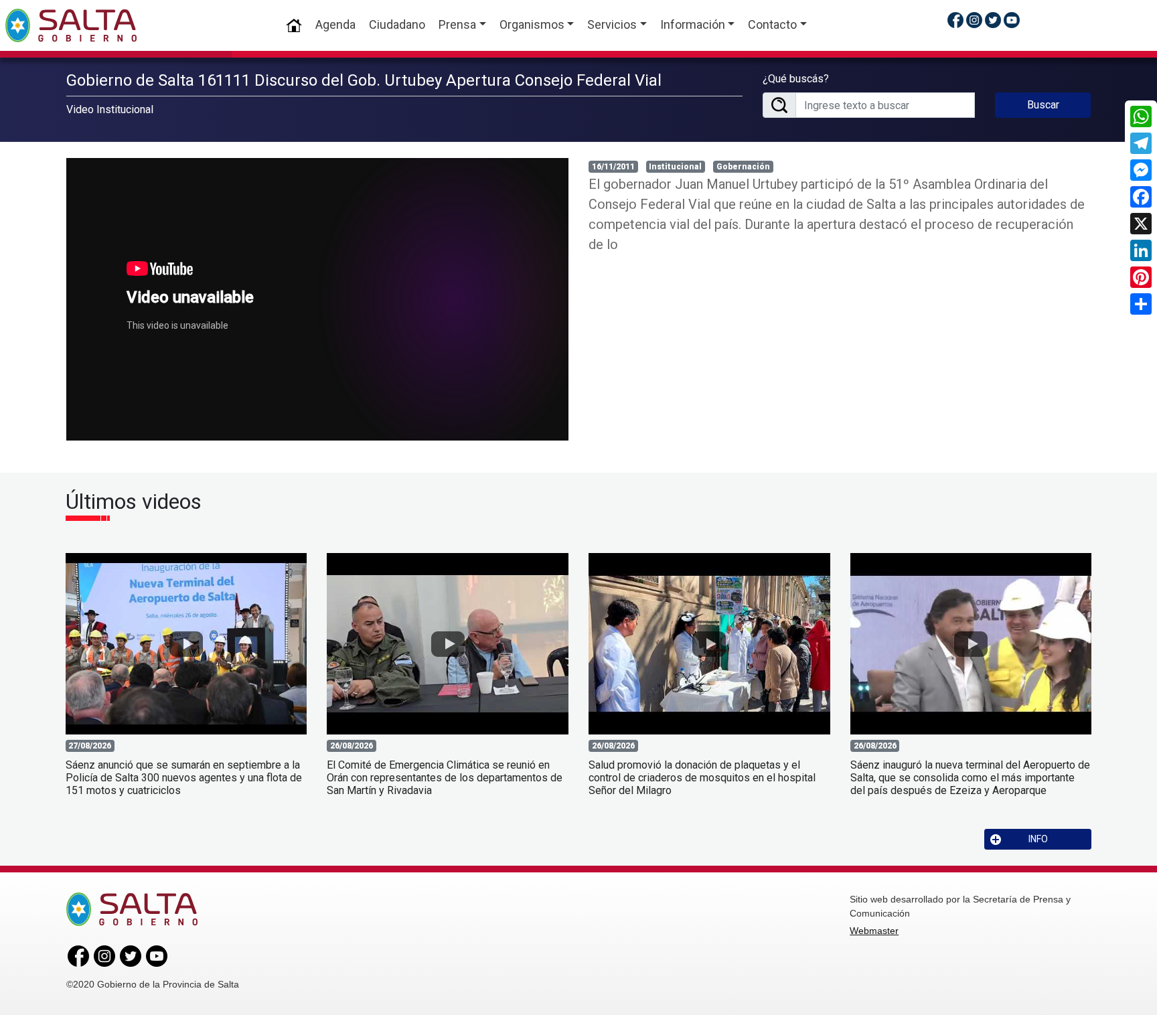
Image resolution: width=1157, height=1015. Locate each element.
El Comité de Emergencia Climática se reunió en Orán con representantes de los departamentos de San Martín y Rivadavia (444, 778)
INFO (1038, 839)
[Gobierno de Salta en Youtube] (1012, 19)
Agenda (335, 24)
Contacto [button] (772, 24)
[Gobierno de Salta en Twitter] (993, 19)
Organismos (531, 24)
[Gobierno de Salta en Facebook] (955, 19)
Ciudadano (397, 24)
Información (692, 24)
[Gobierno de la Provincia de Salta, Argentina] (71, 25)
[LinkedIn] (1141, 250)
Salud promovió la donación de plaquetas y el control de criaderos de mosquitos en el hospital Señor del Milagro (702, 778)
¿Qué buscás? (796, 78)
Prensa (457, 24)
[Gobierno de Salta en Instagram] (974, 19)
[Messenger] (1141, 170)
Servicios (612, 24)
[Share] (1141, 304)
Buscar (1043, 104)
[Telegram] (1141, 143)
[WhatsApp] (1141, 116)
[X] (1141, 223)
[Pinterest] (1141, 277)
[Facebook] (1141, 196)
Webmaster (874, 930)
